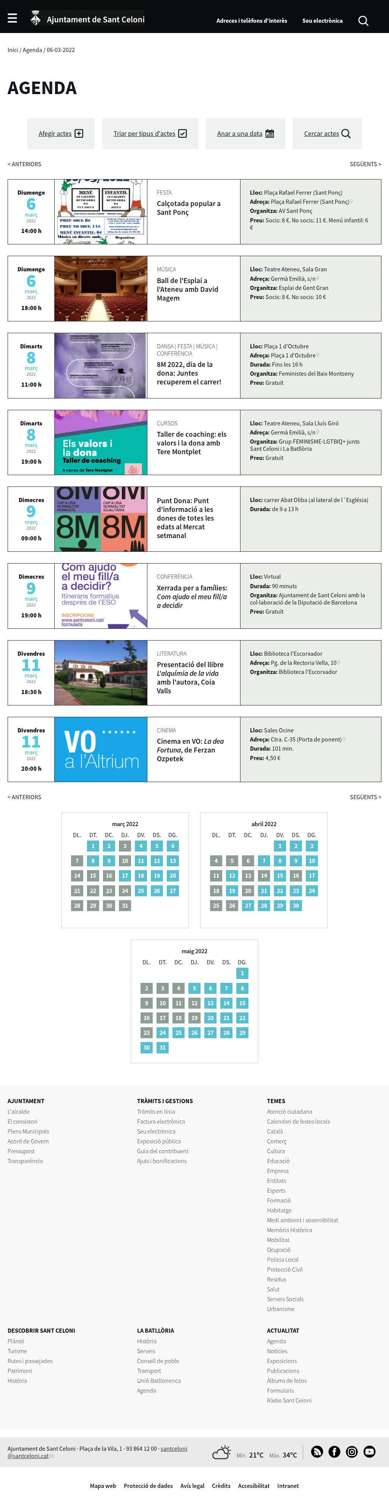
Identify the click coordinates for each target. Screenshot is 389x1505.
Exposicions (282, 1361)
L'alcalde (19, 1111)
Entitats (276, 1180)
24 (312, 890)
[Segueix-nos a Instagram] (350, 1455)
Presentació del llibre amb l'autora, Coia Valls (190, 677)
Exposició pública (159, 1141)
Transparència (25, 1161)
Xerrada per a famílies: (192, 596)
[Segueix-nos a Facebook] (332, 1455)
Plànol (16, 1341)
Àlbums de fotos (287, 1380)
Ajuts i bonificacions (162, 1161)
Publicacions (283, 1370)
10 (312, 860)
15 (280, 875)
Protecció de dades (148, 1485)
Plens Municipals (28, 1131)
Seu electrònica (322, 20)
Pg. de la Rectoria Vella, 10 (304, 662)
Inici (13, 50)
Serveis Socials (285, 1299)
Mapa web (103, 1485)
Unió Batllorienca (159, 1380)
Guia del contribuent (162, 1151)
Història (17, 1380)
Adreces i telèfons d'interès (252, 20)
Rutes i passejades (30, 1361)
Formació (279, 1200)
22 (280, 890)
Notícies (277, 1351)
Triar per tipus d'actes (145, 133)
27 (173, 890)
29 (280, 905)
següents (365, 164)
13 (173, 860)
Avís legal (192, 1485)
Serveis (146, 1351)
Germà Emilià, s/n (293, 278)
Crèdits (221, 1485)
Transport (149, 1370)
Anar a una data (239, 133)
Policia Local (283, 1259)
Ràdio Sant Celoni (289, 1400)
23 (296, 890)
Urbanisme (280, 1309)
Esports (276, 1190)
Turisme (17, 1351)
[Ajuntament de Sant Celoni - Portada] (87, 16)
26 (157, 890)
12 (157, 860)
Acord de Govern (28, 1141)
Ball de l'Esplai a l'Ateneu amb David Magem (187, 289)
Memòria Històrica (289, 1230)
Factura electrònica (161, 1121)
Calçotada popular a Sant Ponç (189, 208)
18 (141, 875)
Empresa (278, 1170)
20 (173, 875)
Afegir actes (55, 133)
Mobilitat (278, 1240)
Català (275, 1131)
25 (141, 890)
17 (125, 875)
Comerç (276, 1141)
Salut (273, 1289)
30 (296, 905)
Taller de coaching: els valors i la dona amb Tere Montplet (191, 443)
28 (264, 905)
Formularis (280, 1390)
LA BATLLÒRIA (155, 1330)
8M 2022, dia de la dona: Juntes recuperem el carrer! (189, 373)
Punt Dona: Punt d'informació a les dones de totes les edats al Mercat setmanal (185, 518)
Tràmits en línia (156, 1111)
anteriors (24, 164)
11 (141, 860)
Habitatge (279, 1210)
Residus (276, 1279)
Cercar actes (321, 133)
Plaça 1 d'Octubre (293, 355)
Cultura (276, 1151)
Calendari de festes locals (298, 1121)
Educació (278, 1161)
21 (264, 890)
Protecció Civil (285, 1269)
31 (163, 1047)
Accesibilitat (254, 1485)
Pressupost (21, 1151)
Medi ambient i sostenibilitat (302, 1220)
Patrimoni (20, 1370)
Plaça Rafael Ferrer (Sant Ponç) (310, 201)
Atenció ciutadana (289, 1111)
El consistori (23, 1121)
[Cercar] (363, 20)
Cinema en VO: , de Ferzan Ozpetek (190, 750)
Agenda (32, 50)
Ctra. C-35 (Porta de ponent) (306, 739)
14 (226, 1003)
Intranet (288, 1485)
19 (157, 875)
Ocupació (279, 1249)
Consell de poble (158, 1361)
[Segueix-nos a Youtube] (367, 1455)
